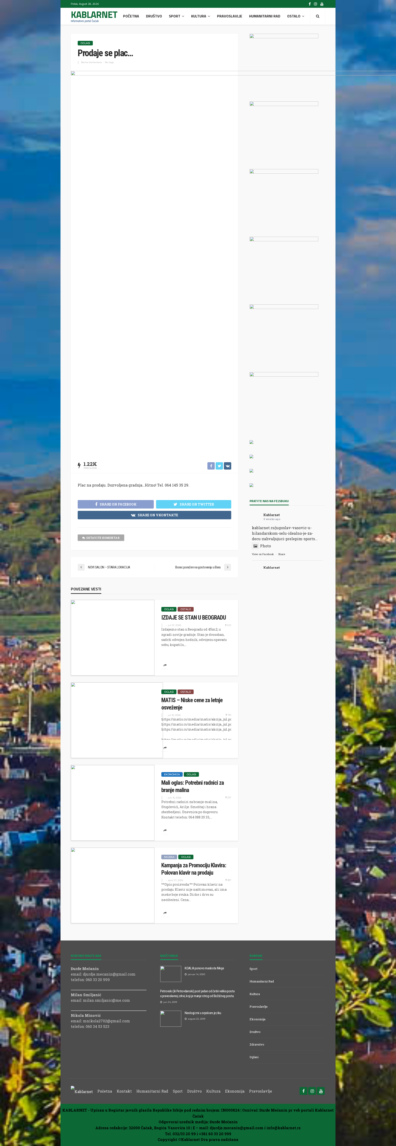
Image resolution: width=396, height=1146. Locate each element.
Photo (265, 545)
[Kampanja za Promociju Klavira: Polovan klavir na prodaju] (112, 885)
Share (281, 554)
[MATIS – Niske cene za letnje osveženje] (117, 720)
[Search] (318, 16)
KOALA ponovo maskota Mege (204, 968)
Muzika (169, 857)
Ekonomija (172, 774)
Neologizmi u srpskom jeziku (203, 1013)
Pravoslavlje (229, 16)
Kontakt (124, 1091)
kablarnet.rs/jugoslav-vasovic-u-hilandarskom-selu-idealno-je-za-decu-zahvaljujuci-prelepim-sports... (285, 533)
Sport (174, 16)
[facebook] (309, 4)
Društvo (154, 16)
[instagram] (315, 4)
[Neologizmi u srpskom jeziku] (170, 1019)
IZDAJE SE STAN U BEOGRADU (193, 617)
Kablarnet (271, 515)
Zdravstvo (257, 1044)
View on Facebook (263, 554)
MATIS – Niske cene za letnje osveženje (192, 704)
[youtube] (322, 4)
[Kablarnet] (82, 1091)
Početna (131, 16)
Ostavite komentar (103, 538)
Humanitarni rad (264, 16)
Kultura (198, 16)
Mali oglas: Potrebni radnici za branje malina (192, 786)
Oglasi (85, 43)
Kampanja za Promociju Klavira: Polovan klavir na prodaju (193, 869)
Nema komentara (91, 62)
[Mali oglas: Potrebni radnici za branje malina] (112, 803)
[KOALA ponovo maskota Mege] (170, 974)
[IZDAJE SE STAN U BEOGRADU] (112, 638)
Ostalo (293, 16)
